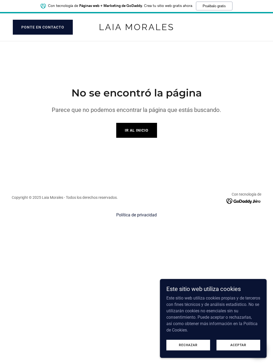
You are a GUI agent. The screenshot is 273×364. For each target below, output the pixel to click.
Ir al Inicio (136, 130)
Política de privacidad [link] (136, 214)
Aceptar (238, 345)
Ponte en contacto (42, 27)
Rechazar (188, 345)
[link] (136, 28)
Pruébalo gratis (214, 6)
